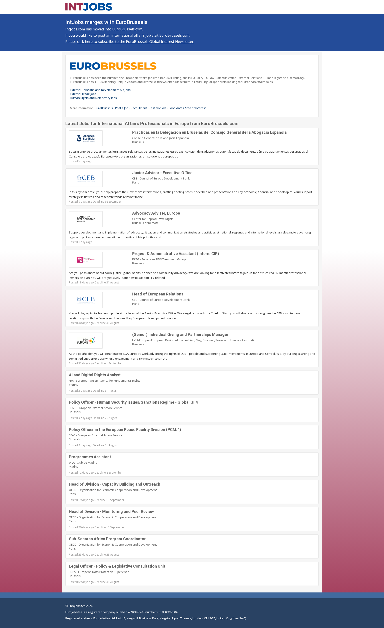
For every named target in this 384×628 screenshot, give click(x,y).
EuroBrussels (104, 108)
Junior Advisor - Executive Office (162, 172)
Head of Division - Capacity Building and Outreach (114, 484)
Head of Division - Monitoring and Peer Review (111, 511)
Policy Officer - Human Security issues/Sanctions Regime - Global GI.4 (133, 402)
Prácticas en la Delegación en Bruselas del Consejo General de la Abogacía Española (209, 132)
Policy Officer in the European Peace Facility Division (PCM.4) (125, 429)
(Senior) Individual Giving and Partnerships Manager (180, 334)
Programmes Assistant (90, 457)
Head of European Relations (157, 294)
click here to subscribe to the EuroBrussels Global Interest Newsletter (135, 41)
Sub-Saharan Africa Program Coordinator (107, 538)
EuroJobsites (77, 606)
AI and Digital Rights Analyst (95, 375)
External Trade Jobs (83, 94)
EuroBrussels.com (127, 29)
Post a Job (121, 108)
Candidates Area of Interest (187, 108)
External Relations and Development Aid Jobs (100, 90)
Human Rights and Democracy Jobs (93, 98)
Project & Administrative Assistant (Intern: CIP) (175, 253)
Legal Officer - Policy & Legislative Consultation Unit (117, 566)
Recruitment (139, 108)
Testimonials (157, 108)
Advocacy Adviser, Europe (156, 213)
